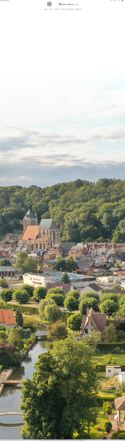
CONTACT (115, 0)
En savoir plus (83, 440)
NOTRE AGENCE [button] (70, 9)
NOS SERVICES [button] (78, 9)
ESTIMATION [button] (63, 9)
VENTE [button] (50, 9)
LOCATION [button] (56, 9)
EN (111, 0)
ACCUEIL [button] (45, 9)
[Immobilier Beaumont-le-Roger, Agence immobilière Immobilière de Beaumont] (62, 3)
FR (110, 0)
